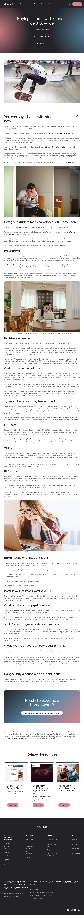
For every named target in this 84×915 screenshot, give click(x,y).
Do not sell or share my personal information (42, 895)
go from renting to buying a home (55, 147)
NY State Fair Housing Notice (12, 896)
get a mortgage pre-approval (44, 256)
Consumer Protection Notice (46, 881)
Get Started (77, 4)
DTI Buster (7, 843)
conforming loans (10, 409)
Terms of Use (75, 844)
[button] (16, 4)
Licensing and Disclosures (37, 898)
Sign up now (72, 162)
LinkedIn (52, 738)
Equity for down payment (7, 854)
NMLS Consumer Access (37, 889)
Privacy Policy (75, 848)
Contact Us (29, 843)
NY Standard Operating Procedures (13, 893)
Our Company (30, 839)
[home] (7, 4)
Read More (13, 805)
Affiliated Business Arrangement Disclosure (42, 892)
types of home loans (55, 418)
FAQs (48, 850)
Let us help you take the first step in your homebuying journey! (42, 713)
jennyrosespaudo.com (15, 738)
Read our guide (9, 265)
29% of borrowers (16, 227)
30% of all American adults (60, 133)
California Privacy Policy (71, 883)
